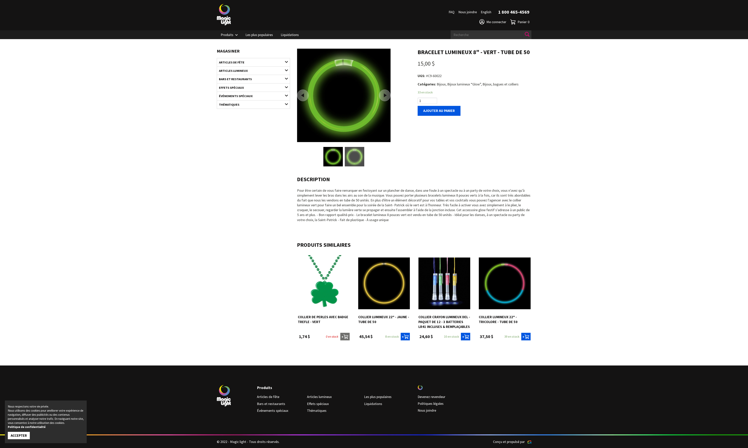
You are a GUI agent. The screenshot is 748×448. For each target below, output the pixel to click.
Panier (523, 22)
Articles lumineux (233, 71)
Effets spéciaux (231, 88)
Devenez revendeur (431, 396)
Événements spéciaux (236, 96)
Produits (227, 35)
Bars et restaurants (235, 79)
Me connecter (496, 22)
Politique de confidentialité (27, 427)
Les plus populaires (259, 35)
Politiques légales (431, 403)
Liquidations (290, 35)
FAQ (451, 12)
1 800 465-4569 (513, 12)
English (486, 12)
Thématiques (229, 104)
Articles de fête (231, 62)
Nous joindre (467, 12)
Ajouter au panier (439, 110)
